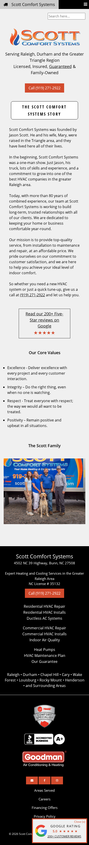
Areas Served (44, 790)
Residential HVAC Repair (44, 606)
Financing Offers (45, 807)
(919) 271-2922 (32, 294)
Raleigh (13, 674)
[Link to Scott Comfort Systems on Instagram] (57, 780)
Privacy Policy (44, 816)
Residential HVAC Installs (44, 612)
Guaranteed (60, 66)
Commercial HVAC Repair (44, 627)
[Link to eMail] (32, 780)
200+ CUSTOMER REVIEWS (64, 836)
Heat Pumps (44, 649)
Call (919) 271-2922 (44, 87)
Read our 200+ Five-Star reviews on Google (44, 320)
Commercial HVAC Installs (44, 633)
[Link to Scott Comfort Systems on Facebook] (44, 780)
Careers (44, 799)
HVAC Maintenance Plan (44, 655)
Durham (30, 674)
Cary (66, 674)
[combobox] (66, 16)
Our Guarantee (44, 661)
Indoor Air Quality (44, 639)
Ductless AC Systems (44, 618)
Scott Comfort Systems (33, 4)
